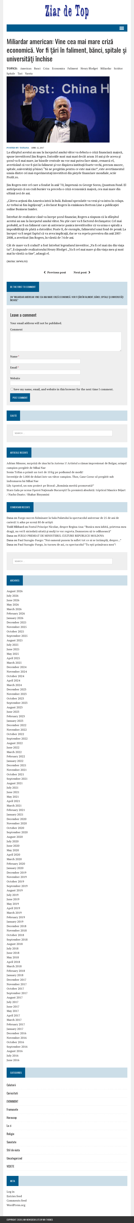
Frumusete (12, 1109)
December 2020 (16, 819)
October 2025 (15, 631)
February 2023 (16, 716)
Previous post (56, 272)
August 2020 (15, 837)
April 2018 (13, 962)
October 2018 (15, 935)
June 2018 (13, 953)
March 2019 (14, 913)
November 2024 (17, 671)
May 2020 (13, 850)
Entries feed (14, 1196)
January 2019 (15, 921)
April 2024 (13, 680)
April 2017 (13, 1015)
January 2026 (15, 618)
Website (15, 378)
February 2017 (16, 1024)
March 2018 (14, 966)
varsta (29, 73)
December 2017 (16, 980)
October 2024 (15, 676)
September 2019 (17, 886)
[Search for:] (63, 433)
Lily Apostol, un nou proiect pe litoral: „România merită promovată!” (50, 485)
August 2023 (15, 707)
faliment (73, 68)
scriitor (118, 68)
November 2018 (17, 930)
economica (58, 68)
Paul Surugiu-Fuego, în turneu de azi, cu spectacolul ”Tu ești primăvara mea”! (67, 544)
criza (46, 68)
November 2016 (17, 1038)
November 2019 (17, 877)
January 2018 (15, 975)
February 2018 (16, 971)
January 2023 (15, 721)
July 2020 (12, 841)
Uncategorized (14, 1158)
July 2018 (12, 948)
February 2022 (16, 756)
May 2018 (13, 957)
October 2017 (15, 988)
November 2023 (17, 694)
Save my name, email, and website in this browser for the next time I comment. (63, 389)
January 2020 (15, 868)
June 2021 (13, 792)
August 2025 (15, 640)
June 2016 (13, 1060)
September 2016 (17, 1047)
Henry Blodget (89, 68)
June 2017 (13, 1006)
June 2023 (13, 712)
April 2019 (13, 908)
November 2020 (17, 823)
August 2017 (15, 997)
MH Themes (48, 1219)
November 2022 (17, 730)
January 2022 (15, 761)
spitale (11, 73)
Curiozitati (12, 1093)
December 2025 (16, 622)
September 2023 (17, 703)
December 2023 (16, 689)
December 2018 (16, 926)
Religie (10, 1134)
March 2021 (14, 805)
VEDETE (10, 1166)
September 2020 (17, 832)
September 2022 (17, 738)
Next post (80, 272)
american (25, 68)
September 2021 (17, 779)
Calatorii (11, 1085)
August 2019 (15, 890)
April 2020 (13, 854)
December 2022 (16, 725)
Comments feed (17, 1200)
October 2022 (15, 734)
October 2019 (15, 881)
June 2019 (13, 899)
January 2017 (15, 1029)
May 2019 (13, 904)
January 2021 (15, 814)
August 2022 (15, 743)
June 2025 (13, 649)
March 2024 (14, 685)
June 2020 (13, 846)
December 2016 (16, 1033)
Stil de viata (13, 1150)
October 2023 (15, 698)
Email (14, 367)
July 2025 (12, 645)
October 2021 (15, 774)
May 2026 (13, 604)
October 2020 (15, 828)
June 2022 (13, 747)
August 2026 (15, 591)
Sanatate (11, 1142)
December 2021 (16, 765)
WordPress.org (16, 1205)
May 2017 (13, 1011)
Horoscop (12, 1118)
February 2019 (16, 917)
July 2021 (12, 787)
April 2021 (13, 801)
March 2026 (14, 609)
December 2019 (16, 872)
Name (14, 356)
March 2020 (14, 859)
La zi (9, 1126)
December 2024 (16, 667)
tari (20, 73)
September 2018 (17, 939)
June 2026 (13, 600)
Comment (16, 329)
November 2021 (17, 770)
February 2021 (16, 810)
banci (37, 68)
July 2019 (12, 895)
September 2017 (17, 993)
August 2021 (15, 783)
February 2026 (16, 613)
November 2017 (17, 984)
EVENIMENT (12, 1101)
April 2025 (13, 658)
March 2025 (14, 663)
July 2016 (12, 1055)
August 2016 (15, 1051)
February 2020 (16, 864)
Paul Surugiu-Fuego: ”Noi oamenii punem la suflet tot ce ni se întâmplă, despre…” (69, 540)
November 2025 (17, 627)
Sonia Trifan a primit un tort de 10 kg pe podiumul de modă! (45, 472)
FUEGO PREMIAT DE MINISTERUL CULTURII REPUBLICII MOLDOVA (61, 536)
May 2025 (13, 654)
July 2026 (12, 596)
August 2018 (15, 944)
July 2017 (12, 1002)
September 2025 (17, 636)
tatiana (24, 147)
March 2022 (14, 752)
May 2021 (13, 797)
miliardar (105, 68)
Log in (10, 1192)
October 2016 (15, 1042)
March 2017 (14, 1020)
